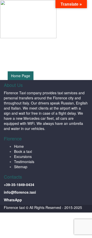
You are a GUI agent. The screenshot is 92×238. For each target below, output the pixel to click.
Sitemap (20, 166)
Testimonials (24, 161)
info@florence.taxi (20, 192)
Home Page (20, 75)
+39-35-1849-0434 (19, 184)
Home (19, 146)
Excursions (23, 156)
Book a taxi (23, 151)
